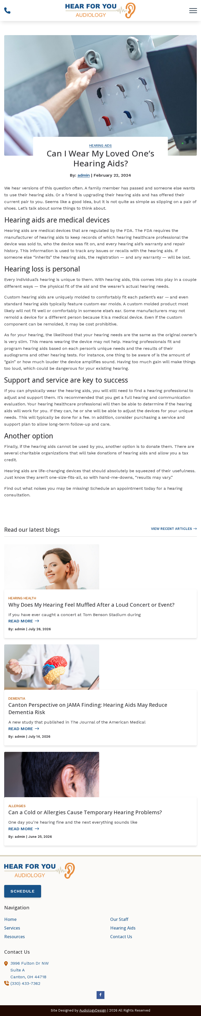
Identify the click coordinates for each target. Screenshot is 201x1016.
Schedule (22, 891)
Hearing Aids (100, 146)
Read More (20, 620)
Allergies (17, 806)
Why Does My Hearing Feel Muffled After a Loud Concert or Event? (91, 604)
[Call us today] (7, 10)
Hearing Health (22, 598)
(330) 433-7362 (25, 983)
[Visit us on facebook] (100, 995)
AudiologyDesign (92, 1010)
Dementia (16, 698)
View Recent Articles (171, 529)
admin (83, 175)
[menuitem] (47, 919)
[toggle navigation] (193, 10)
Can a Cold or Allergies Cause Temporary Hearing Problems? (85, 812)
